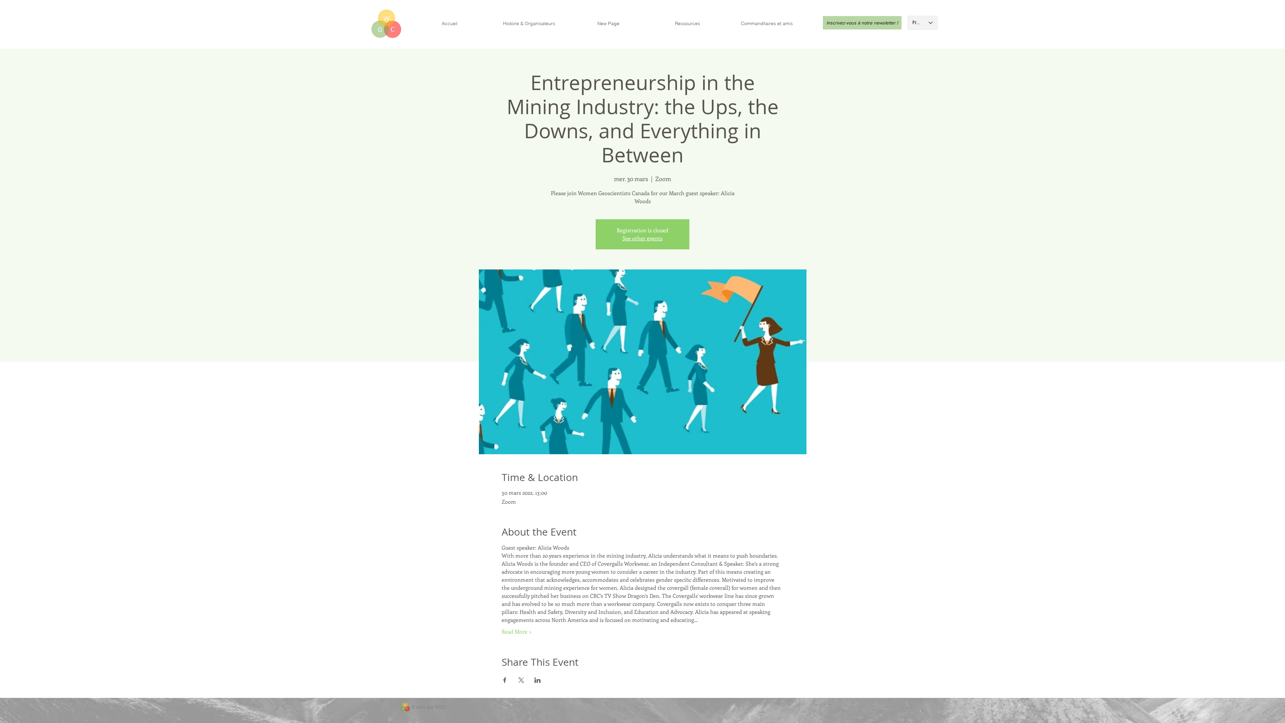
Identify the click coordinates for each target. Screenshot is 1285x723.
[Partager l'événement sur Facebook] (505, 680)
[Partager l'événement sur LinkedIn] (537, 680)
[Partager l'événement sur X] (521, 680)
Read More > (517, 631)
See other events (642, 238)
